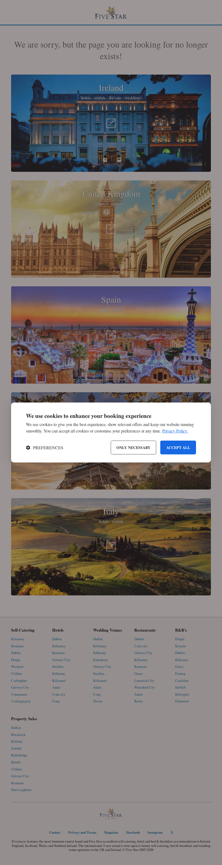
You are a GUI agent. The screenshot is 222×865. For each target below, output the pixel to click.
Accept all (178, 447)
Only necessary (133, 447)
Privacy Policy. (175, 431)
